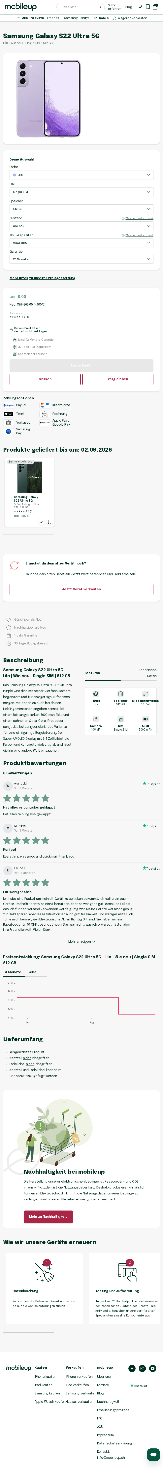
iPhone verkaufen (79, 1377)
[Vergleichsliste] (141, 7)
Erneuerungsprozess (113, 1410)
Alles (33, 972)
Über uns (104, 1377)
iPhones (53, 18)
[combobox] (80, 7)
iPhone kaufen (45, 1377)
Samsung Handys (76, 18)
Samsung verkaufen (81, 1393)
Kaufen (41, 1367)
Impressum (105, 1435)
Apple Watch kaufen (50, 1402)
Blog (128, 7)
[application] (81, 1005)
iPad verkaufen (77, 1385)
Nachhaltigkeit (108, 1402)
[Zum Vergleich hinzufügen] (42, 522)
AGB (100, 1427)
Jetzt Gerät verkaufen (81, 589)
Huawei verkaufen (79, 1402)
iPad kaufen (43, 1385)
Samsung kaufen (47, 1393)
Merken (45, 379)
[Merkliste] (148, 6)
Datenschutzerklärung (114, 1443)
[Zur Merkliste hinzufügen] (50, 522)
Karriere (103, 1385)
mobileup (105, 1367)
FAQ (100, 1418)
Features (92, 673)
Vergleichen (118, 379)
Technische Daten (148, 673)
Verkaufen (74, 1367)
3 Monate (13, 972)
